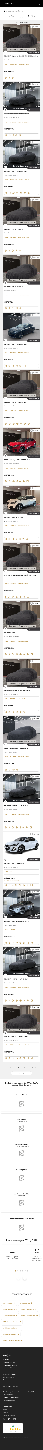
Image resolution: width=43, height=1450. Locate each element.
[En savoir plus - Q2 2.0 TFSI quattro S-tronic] (21, 1019)
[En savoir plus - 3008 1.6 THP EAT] (21, 500)
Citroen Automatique (28, 1315)
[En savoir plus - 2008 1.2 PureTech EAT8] (21, 961)
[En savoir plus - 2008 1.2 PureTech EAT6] (21, 788)
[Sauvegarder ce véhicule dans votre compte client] (5, 52)
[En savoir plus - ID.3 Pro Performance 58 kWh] (21, 96)
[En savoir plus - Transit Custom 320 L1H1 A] (21, 730)
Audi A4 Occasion (9, 1315)
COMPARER (36, 26)
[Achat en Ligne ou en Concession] (12, 1256)
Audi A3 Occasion (9, 1309)
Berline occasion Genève (11, 1340)
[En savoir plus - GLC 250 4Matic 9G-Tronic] (21, 557)
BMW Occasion (8, 1303)
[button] (15, 1271)
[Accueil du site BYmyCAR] (9, 4)
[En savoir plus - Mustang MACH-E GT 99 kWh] (21, 442)
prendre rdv (34, 52)
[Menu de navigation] (39, 4)
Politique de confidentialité (11, 1397)
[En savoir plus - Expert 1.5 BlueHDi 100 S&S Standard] (21, 38)
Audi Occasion (25, 1303)
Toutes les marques (9, 1362)
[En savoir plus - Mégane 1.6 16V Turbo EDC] (21, 673)
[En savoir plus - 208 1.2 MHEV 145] (21, 846)
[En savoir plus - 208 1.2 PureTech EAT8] (21, 154)
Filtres (32, 16)
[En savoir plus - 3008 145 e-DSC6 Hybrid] (21, 904)
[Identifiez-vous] (35, 4)
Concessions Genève (9, 1377)
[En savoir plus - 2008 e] (21, 615)
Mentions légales (8, 1394)
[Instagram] (14, 1419)
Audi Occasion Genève (10, 1328)
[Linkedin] (4, 1419)
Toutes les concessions (10, 1365)
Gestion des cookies (9, 1400)
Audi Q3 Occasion (27, 1309)
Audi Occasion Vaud (9, 1334)
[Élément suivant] (25, 1277)
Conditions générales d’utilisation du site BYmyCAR (18, 1392)
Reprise (5, 1412)
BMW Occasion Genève (11, 1322)
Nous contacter (7, 1389)
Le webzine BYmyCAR (9, 1368)
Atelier (5, 1409)
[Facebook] (9, 1419)
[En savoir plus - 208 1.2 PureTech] (21, 211)
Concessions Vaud (8, 1380)
